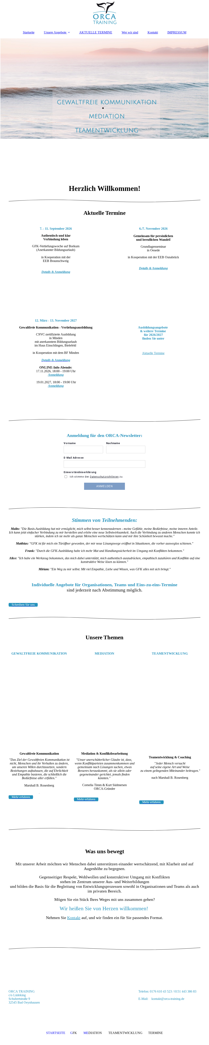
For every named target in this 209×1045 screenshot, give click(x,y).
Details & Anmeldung (55, 272)
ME (85, 1033)
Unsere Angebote (55, 32)
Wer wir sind (130, 32)
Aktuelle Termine (153, 353)
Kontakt (153, 32)
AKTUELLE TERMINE (95, 32)
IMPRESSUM (176, 32)
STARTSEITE (55, 1033)
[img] (104, 13)
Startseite (28, 32)
